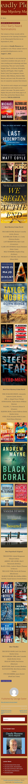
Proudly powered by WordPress (12, 780)
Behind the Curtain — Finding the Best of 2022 (7, 710)
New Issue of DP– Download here (13, 766)
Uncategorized (7, 681)
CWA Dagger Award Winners (11, 770)
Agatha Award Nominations (23, 710)
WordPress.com (18, 782)
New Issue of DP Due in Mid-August (13, 768)
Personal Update (8, 772)
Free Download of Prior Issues (12, 764)
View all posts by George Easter (9, 702)
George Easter (15, 23)
